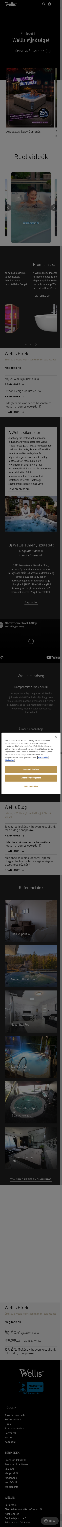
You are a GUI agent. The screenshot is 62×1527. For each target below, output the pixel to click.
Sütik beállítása (31, 787)
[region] (30, 763)
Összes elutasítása (31, 769)
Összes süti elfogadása (31, 778)
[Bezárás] (56, 736)
